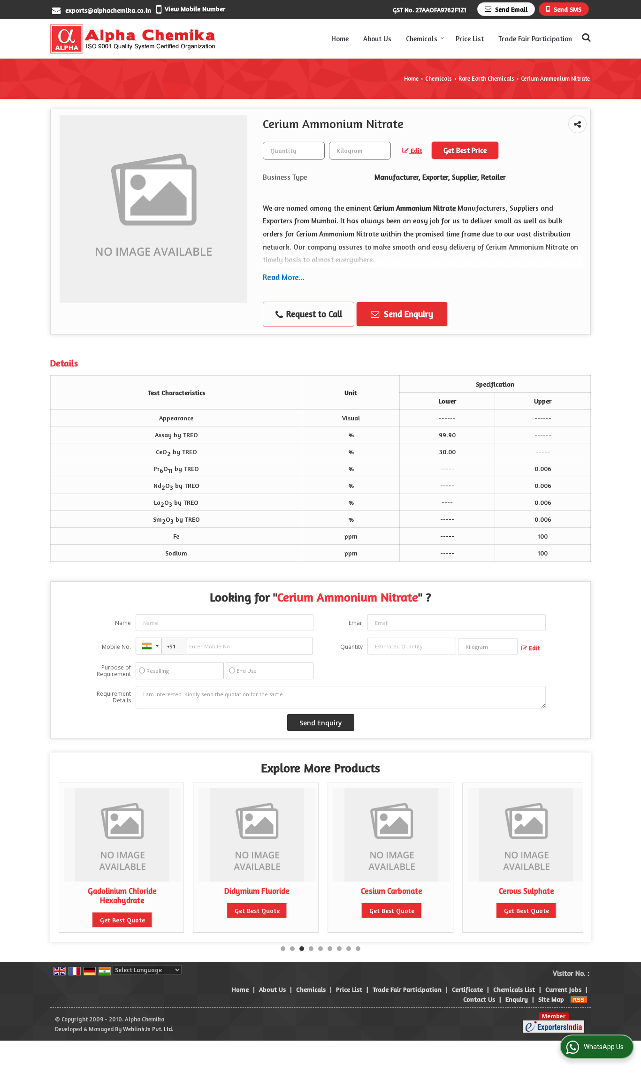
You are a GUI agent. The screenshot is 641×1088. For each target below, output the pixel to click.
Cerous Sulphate (526, 891)
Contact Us (479, 999)
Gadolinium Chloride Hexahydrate (122, 895)
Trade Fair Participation (535, 38)
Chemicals (421, 38)
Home (340, 38)
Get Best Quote (122, 920)
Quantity (351, 647)
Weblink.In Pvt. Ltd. (148, 1029)
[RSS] (579, 999)
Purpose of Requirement (114, 670)
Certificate (467, 989)
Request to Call (313, 314)
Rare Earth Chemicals (486, 78)
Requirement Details (114, 697)
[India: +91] (149, 646)
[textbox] (360, 151)
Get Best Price (465, 150)
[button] (195, 9)
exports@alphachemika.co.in (108, 10)
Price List (470, 38)
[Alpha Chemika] (133, 38)
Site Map (551, 999)
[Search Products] (585, 37)
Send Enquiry (407, 314)
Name (123, 623)
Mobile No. (116, 647)
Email (356, 623)
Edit (415, 150)
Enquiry (516, 999)
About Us (377, 38)
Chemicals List (514, 989)
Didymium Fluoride (257, 891)
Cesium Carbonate (391, 891)
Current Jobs (563, 989)
